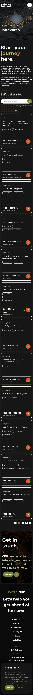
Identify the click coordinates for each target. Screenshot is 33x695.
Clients (16, 623)
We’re (12, 592)
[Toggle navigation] (29, 5)
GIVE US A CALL (16, 654)
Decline (20, 687)
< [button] (15, 523)
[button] (28, 141)
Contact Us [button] (8, 574)
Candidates (16, 628)
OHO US (6, 5)
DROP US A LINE (16, 647)
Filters (16, 110)
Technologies (16, 632)
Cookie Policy (22, 681)
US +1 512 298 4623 (16, 660)
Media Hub (16, 640)
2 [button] (22, 523)
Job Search (16, 636)
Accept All (10, 687)
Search (29, 101)
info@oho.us (16, 650)
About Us (16, 619)
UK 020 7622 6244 (16, 657)
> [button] (30, 523)
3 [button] (26, 523)
